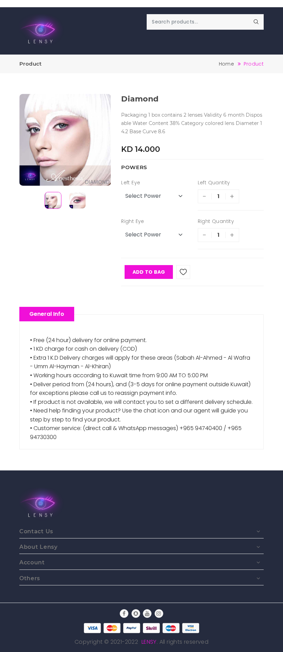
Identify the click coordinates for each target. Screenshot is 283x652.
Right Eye (132, 221)
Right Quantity (216, 221)
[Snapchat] (135, 613)
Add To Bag (149, 272)
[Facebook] (124, 613)
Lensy (149, 642)
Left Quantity (214, 182)
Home (226, 63)
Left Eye (130, 182)
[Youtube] (147, 613)
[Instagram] (159, 613)
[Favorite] (183, 272)
